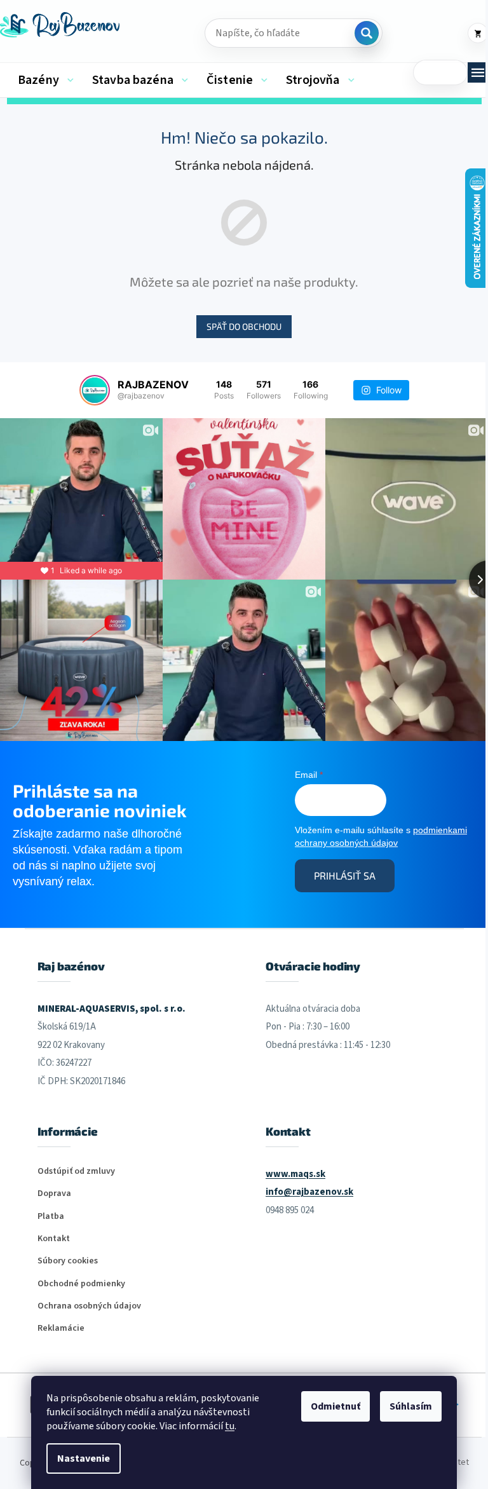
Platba (50, 1217)
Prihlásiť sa (345, 875)
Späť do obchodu (244, 326)
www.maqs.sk (295, 1174)
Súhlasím (411, 1406)
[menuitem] (45, 80)
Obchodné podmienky (81, 1284)
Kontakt (53, 1239)
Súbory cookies (67, 1261)
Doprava (54, 1194)
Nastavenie (83, 1458)
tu (229, 1426)
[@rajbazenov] (94, 390)
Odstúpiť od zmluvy (76, 1172)
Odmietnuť (335, 1406)
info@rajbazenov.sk (309, 1192)
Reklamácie (61, 1328)
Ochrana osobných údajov (89, 1306)
